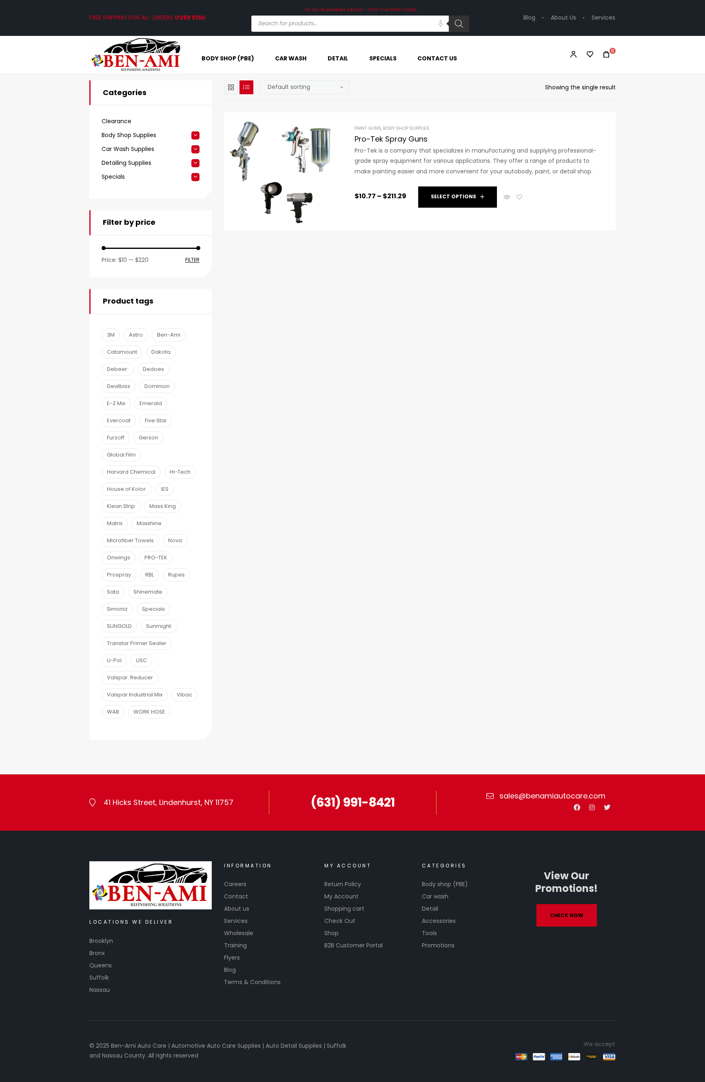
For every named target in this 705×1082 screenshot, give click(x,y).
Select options (453, 196)
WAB (113, 712)
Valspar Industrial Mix (134, 694)
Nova (175, 540)
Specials (113, 177)
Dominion (157, 386)
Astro (136, 335)
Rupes (176, 575)
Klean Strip (121, 506)
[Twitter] (607, 807)
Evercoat (119, 420)
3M (111, 335)
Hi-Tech (180, 472)
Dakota (161, 352)
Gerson (148, 437)
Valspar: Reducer (130, 677)
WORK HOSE (149, 712)
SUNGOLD (119, 626)
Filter (192, 260)
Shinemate (147, 592)
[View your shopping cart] (604, 54)
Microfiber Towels (130, 540)
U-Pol (114, 660)
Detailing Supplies (126, 163)
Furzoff (115, 437)
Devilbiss (118, 386)
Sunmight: (159, 626)
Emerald (151, 403)
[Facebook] (576, 807)
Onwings (118, 557)
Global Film (121, 455)
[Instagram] (592, 807)
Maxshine (149, 523)
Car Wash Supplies (128, 149)
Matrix (114, 523)
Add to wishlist (519, 197)
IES (164, 489)
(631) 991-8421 (352, 802)
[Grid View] (231, 87)
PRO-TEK (155, 557)
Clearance (116, 121)
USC (141, 660)
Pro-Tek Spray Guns (391, 139)
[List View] (246, 87)
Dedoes (153, 369)
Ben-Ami (168, 335)
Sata (113, 592)
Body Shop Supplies (406, 128)
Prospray (119, 575)
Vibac (184, 694)
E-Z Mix (116, 403)
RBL (149, 575)
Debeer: (118, 369)
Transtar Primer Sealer (136, 643)
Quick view (507, 197)
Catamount (122, 352)
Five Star (156, 420)
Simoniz (117, 609)
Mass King (162, 506)
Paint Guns (368, 128)
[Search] (459, 24)
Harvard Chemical (131, 472)
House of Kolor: (127, 489)
